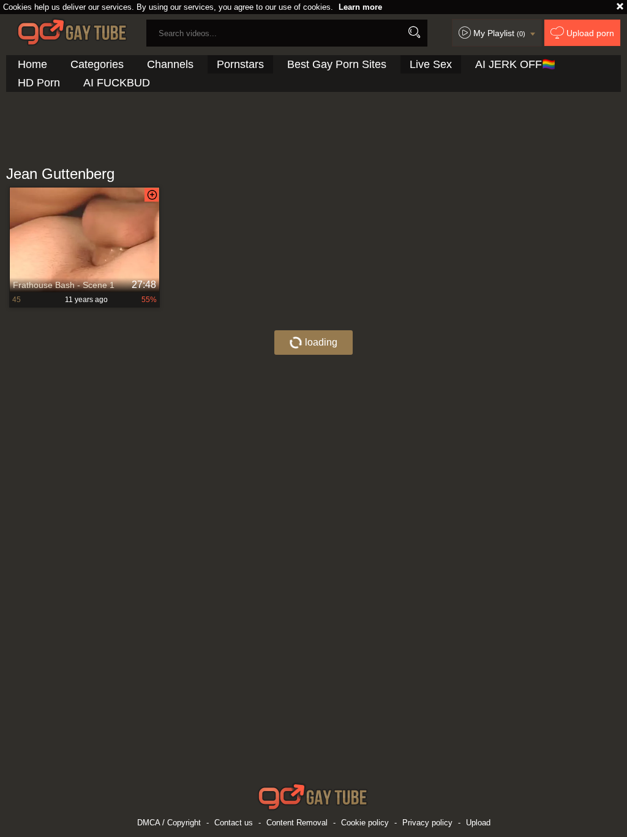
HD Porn (39, 83)
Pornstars (240, 64)
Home (32, 64)
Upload (478, 823)
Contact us (233, 823)
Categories (97, 64)
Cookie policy (365, 823)
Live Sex (431, 64)
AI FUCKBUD (116, 83)
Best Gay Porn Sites (336, 64)
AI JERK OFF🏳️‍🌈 (515, 64)
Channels (170, 64)
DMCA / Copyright (169, 823)
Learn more (360, 7)
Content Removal (297, 823)
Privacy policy (427, 823)
